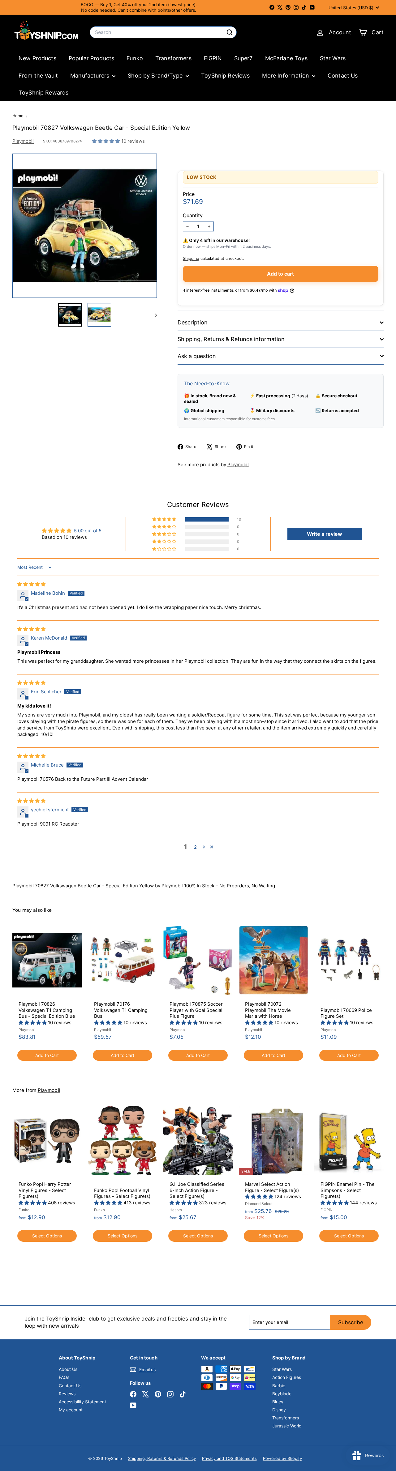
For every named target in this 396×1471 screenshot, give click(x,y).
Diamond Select (259, 1203)
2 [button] (195, 847)
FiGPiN (213, 58)
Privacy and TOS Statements (229, 1458)
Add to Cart (47, 1055)
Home (18, 115)
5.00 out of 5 (87, 531)
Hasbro (176, 1209)
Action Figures (286, 1377)
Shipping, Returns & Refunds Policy (162, 1458)
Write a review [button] (324, 534)
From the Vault (38, 75)
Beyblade (281, 1393)
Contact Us (343, 75)
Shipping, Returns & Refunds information (231, 339)
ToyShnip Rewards (43, 92)
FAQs (64, 1377)
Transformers (173, 58)
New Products (37, 58)
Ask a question (197, 356)
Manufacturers (90, 75)
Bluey (277, 1401)
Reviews (67, 1393)
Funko (135, 58)
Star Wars (333, 58)
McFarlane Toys (286, 58)
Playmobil (23, 141)
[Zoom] (85, 226)
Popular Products (91, 58)
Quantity (193, 215)
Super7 (243, 58)
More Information (286, 75)
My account (71, 1409)
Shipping (191, 258)
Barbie (278, 1385)
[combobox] (163, 32)
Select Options (47, 1235)
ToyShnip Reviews (225, 75)
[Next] (153, 314)
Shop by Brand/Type (156, 75)
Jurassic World (287, 1425)
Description (193, 322)
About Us (68, 1369)
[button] (106, 141)
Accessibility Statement (82, 1401)
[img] (31, 584)
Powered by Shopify (282, 1458)
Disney (279, 1409)
